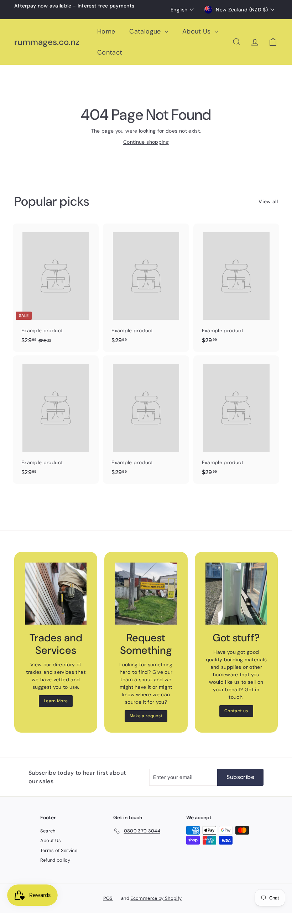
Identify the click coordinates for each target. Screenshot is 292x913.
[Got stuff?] (236, 593)
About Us (197, 31)
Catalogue (146, 31)
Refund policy (55, 860)
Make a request (146, 716)
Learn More (56, 701)
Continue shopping (146, 142)
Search (48, 831)
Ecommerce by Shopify (156, 898)
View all (268, 201)
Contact (109, 52)
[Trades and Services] (56, 593)
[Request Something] (146, 593)
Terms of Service (59, 850)
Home (106, 31)
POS (108, 898)
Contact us (236, 711)
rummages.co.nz (46, 42)
